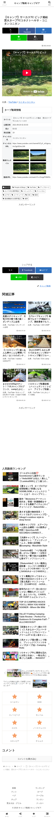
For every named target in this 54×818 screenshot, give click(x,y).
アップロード (45, 187)
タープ (7, 187)
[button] (35, 38)
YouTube (12, 102)
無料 (26, 199)
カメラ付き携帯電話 (12, 191)
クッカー (40, 803)
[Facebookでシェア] (9, 711)
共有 (28, 195)
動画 (36, 195)
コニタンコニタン (26, 102)
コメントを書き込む (27, 759)
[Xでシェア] (9, 704)
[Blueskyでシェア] (33, 704)
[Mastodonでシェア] (21, 704)
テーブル (40, 795)
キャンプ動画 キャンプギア (27, 3)
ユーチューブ (18, 195)
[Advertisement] (27, 233)
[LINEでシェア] (9, 719)
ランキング (40, 788)
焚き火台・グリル (14, 803)
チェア (14, 799)
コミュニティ (28, 191)
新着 (14, 788)
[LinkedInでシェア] (33, 719)
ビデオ (7, 195)
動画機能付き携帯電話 (13, 199)
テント (14, 792)
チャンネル (41, 191)
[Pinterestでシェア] (21, 719)
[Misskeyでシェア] (45, 704)
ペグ (14, 795)
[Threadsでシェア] (21, 711)
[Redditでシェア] (33, 711)
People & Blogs (19, 187)
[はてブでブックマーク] (45, 711)
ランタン (40, 799)
